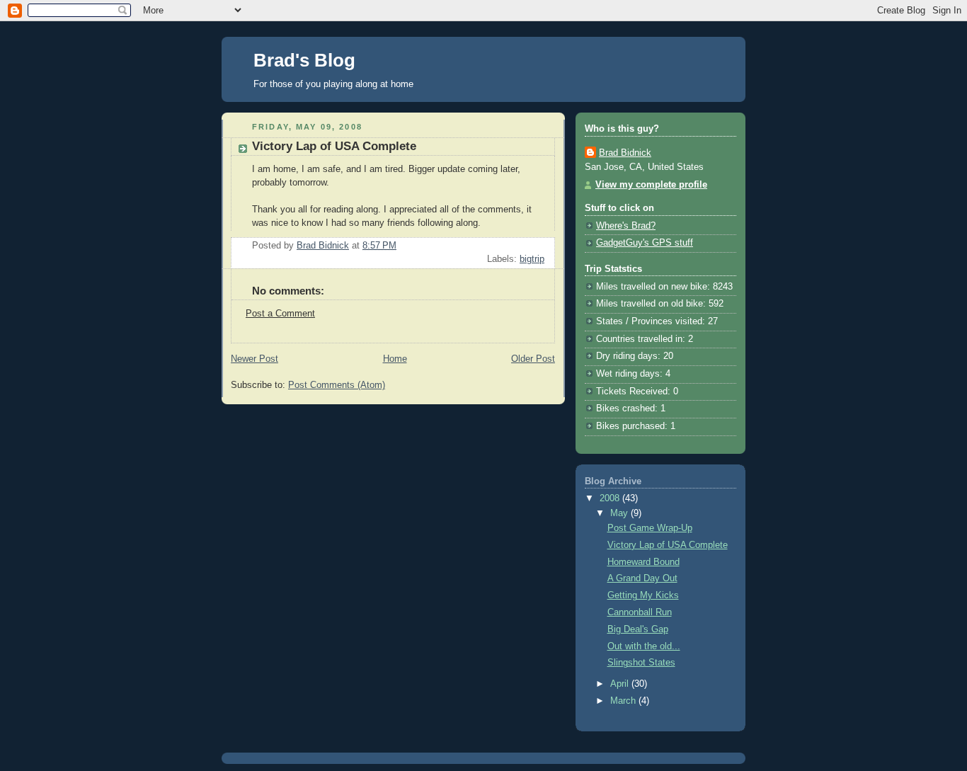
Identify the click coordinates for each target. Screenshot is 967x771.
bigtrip (532, 259)
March (624, 701)
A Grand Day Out (642, 578)
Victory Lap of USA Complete (667, 545)
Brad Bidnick (625, 153)
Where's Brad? (626, 226)
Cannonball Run (639, 612)
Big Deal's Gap (637, 629)
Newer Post (254, 359)
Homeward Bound (643, 562)
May (620, 513)
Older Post (533, 359)
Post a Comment (280, 314)
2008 (611, 498)
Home (395, 359)
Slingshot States (641, 663)
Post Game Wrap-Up (649, 528)
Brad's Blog (304, 60)
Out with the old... (643, 646)
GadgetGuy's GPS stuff (644, 243)
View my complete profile (651, 185)
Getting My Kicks (643, 595)
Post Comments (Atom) (336, 385)
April (620, 684)
